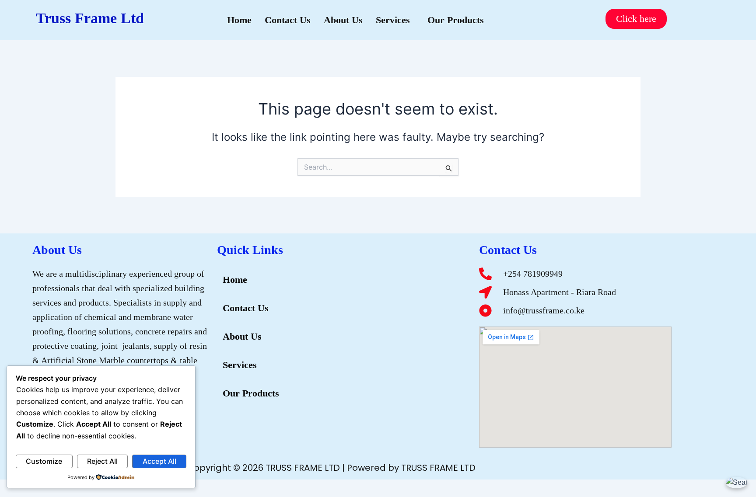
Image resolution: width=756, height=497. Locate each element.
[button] (395, 20)
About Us (343, 19)
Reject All (102, 461)
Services (393, 19)
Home (239, 19)
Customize (44, 461)
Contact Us (288, 19)
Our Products (455, 19)
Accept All (159, 461)
